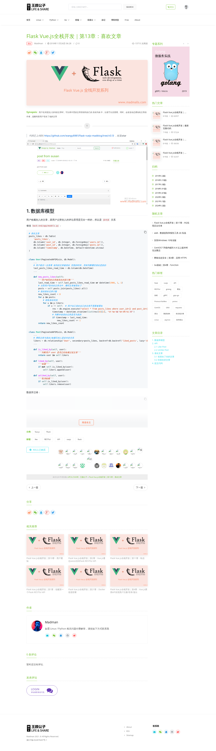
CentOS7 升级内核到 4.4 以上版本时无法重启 (170, 249)
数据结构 (167, 313)
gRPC (166, 295)
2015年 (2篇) (160, 175)
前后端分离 (180, 313)
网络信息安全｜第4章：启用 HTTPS (170, 257)
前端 (77, 20)
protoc (175, 301)
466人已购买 (39, 449)
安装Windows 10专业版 (165, 240)
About (137, 20)
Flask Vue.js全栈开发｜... (174, 112)
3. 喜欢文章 (157, 353)
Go (65, 20)
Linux (38, 20)
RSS (172, 6)
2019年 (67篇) (161, 193)
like (36, 439)
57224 (176, 132)
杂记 (103, 20)
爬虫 (178, 289)
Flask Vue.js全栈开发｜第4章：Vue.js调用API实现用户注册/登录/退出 (128, 591)
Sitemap (130, 735)
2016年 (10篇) (161, 180)
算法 (156, 313)
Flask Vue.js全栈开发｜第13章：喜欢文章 (105, 477)
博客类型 (115, 20)
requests (178, 307)
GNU (168, 307)
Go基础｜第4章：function (166, 265)
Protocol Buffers (160, 301)
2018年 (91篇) (161, 188)
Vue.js (37, 432)
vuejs (69, 439)
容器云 (90, 20)
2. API (155, 343)
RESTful (47, 439)
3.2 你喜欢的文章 (162, 359)
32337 (176, 157)
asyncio (167, 320)
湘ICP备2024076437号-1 (36, 740)
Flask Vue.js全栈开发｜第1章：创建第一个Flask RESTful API (45, 591)
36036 (176, 143)
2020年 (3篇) (160, 197)
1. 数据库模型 (158, 340)
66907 (176, 116)
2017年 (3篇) (160, 184)
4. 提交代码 (157, 363)
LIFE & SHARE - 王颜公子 (77, 477)
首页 (28, 20)
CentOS (157, 307)
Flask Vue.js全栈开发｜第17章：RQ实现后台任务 (170, 224)
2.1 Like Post (160, 346)
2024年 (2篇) (160, 205)
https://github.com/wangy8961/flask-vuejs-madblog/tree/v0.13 (79, 135)
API (58, 439)
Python (53, 20)
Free (127, 20)
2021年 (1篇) (160, 201)
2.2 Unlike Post (161, 350)
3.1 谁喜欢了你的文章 (164, 356)
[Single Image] (87, 82)
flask (80, 439)
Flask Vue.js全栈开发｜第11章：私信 (127, 558)
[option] (170, 72)
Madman (38, 43)
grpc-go (176, 295)
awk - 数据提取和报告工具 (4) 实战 (170, 232)
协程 (156, 295)
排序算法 (179, 320)
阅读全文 (86, 422)
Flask (48, 432)
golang (168, 289)
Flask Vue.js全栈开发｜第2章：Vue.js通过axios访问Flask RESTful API (86, 560)
